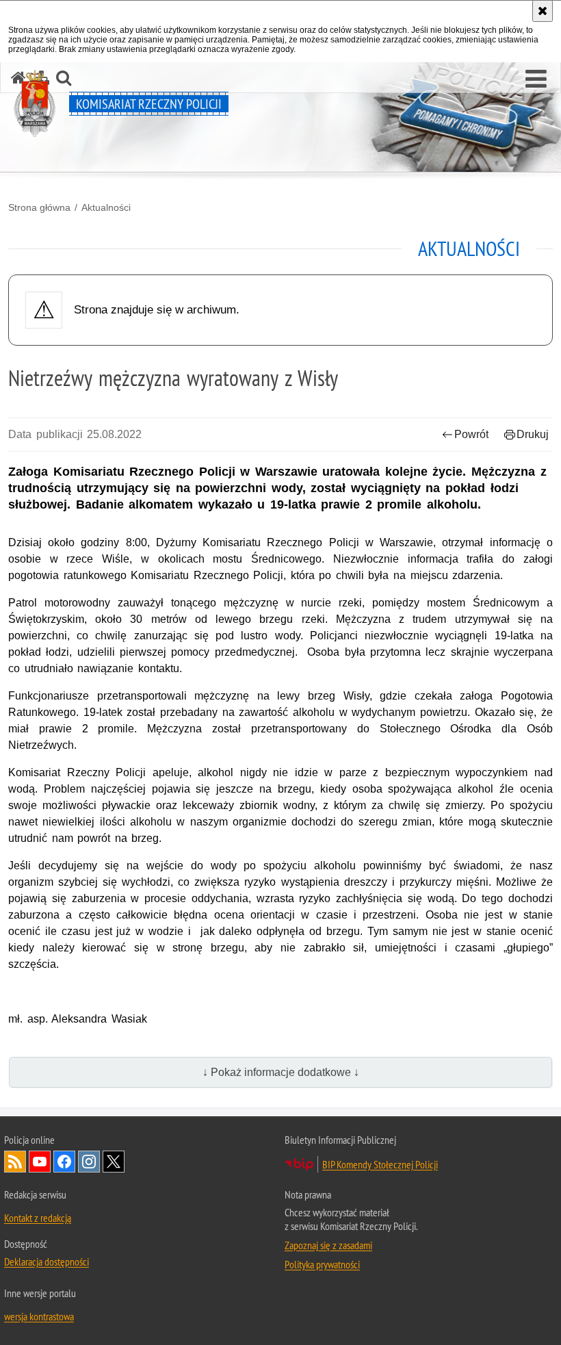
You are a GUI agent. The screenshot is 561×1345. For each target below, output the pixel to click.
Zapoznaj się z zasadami (328, 1245)
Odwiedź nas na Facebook (64, 1162)
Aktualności (106, 207)
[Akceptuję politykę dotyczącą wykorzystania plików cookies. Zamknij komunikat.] (542, 11)
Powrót (471, 434)
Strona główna (39, 207)
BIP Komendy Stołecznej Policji (380, 1164)
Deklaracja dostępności (46, 1261)
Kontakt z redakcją (37, 1218)
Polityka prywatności (322, 1264)
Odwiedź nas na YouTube (40, 1162)
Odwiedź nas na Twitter (114, 1162)
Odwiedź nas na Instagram (89, 1162)
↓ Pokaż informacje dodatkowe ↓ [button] (281, 1072)
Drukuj (533, 434)
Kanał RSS (15, 1162)
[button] (536, 79)
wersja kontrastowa (39, 1316)
